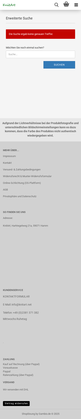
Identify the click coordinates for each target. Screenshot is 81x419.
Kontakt (7, 162)
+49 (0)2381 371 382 (26, 312)
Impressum (9, 156)
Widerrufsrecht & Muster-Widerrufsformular (27, 176)
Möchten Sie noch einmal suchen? (25, 47)
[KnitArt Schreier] (8, 5)
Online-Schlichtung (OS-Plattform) (22, 182)
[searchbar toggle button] (56, 5)
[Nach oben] (70, 413)
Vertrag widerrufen (16, 403)
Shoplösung (28, 413)
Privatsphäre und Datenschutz (19, 196)
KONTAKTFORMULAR (16, 296)
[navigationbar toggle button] (76, 5)
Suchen (59, 64)
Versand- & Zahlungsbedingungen (21, 169)
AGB (5, 189)
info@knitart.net (22, 304)
